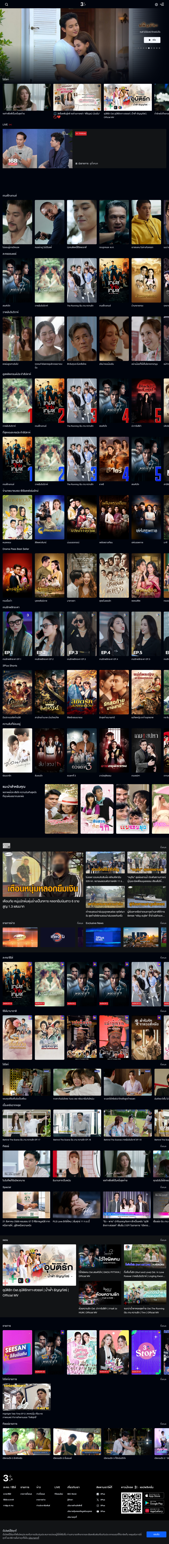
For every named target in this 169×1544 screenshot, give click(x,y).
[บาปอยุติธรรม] (114, 750)
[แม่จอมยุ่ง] (132, 809)
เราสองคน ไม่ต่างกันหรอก (142, 247)
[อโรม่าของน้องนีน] (114, 338)
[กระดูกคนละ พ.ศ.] (114, 222)
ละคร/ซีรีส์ (7, 1494)
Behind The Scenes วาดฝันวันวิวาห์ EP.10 (122, 1139)
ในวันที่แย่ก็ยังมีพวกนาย (14, 1180)
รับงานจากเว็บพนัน (62, 1180)
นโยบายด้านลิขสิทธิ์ (75, 1505)
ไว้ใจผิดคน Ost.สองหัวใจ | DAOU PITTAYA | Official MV (99, 1274)
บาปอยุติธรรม (105, 775)
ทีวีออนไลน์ (59, 1494)
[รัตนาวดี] (61, 809)
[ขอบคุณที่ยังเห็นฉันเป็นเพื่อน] (27, 1082)
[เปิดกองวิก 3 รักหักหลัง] (27, 1441)
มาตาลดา (71, 601)
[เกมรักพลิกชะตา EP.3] (82, 634)
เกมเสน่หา (136, 775)
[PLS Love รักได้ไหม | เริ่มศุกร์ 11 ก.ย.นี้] (76, 1205)
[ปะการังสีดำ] (146, 400)
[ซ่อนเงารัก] (17, 750)
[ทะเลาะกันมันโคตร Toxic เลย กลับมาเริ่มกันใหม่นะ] (77, 1082)
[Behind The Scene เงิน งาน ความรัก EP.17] (27, 1123)
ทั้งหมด (163, 847)
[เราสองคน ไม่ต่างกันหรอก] (146, 222)
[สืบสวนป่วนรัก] (97, 809)
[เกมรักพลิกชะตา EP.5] (146, 634)
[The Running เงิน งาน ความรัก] (82, 280)
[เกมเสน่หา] (146, 750)
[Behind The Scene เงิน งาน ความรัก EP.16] (77, 1123)
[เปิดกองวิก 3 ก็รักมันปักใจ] (128, 1441)
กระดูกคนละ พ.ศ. (106, 247)
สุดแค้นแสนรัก (105, 601)
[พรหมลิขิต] (146, 575)
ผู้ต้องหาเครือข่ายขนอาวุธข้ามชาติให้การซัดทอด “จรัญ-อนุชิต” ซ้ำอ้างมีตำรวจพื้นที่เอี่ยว (146, 914)
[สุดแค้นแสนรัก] (114, 575)
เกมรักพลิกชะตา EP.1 (12, 659)
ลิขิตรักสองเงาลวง (74, 717)
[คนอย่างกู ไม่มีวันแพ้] (49, 222)
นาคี (165, 542)
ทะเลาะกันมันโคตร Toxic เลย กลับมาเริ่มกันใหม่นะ (74, 1098)
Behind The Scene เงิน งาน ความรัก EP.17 (21, 1139)
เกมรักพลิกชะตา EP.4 (108, 659)
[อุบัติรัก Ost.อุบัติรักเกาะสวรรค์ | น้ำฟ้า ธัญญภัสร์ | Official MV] (128, 97)
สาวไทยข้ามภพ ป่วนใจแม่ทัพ (47, 717)
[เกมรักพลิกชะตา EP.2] (49, 634)
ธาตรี (101, 484)
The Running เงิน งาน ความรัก (80, 305)
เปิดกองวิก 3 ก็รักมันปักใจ (115, 1458)
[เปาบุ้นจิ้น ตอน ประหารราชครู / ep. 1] (82, 1037)
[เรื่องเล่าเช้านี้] (20, 937)
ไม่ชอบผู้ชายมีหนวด (11, 247)
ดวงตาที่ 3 (71, 775)
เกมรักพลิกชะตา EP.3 (76, 659)
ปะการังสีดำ (136, 426)
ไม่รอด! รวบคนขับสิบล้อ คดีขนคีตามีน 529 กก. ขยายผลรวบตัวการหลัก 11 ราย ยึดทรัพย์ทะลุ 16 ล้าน (105, 879)
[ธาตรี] (114, 459)
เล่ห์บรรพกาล (137, 542)
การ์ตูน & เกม (8, 1505)
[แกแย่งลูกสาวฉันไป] (17, 338)
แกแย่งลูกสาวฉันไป (10, 364)
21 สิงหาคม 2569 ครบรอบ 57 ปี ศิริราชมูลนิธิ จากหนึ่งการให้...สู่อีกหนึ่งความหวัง (26, 1223)
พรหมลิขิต (136, 601)
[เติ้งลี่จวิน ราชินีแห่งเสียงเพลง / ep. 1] (17, 1037)
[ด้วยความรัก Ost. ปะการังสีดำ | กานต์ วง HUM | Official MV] (100, 1293)
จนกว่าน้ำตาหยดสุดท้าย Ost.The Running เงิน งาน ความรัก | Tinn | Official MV (144, 1310)
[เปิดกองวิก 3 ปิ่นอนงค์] (77, 1441)
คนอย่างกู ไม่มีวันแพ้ (43, 247)
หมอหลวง (7, 542)
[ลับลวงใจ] (49, 750)
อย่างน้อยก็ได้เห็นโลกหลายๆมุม (145, 364)
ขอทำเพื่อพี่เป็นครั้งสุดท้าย (14, 113)
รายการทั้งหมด (26, 1494)
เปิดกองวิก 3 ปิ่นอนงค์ (62, 1458)
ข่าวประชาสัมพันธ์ (43, 1505)
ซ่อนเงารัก (7, 775)
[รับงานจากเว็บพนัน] (76, 1164)
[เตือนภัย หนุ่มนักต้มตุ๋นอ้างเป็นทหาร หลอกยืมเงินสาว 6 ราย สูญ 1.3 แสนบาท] (43, 874)
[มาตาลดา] (82, 575)
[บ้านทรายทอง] (146, 280)
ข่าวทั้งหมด (40, 1494)
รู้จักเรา (70, 1499)
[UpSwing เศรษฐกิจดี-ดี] (140, 937)
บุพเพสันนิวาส (41, 601)
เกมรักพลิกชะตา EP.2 (44, 659)
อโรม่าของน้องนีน (106, 364)
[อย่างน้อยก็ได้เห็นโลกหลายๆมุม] (146, 338)
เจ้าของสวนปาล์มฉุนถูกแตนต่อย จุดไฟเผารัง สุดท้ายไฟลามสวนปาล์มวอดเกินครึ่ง (105, 914)
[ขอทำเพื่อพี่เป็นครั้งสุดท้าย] (27, 97)
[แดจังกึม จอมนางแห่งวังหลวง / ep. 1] (49, 1037)
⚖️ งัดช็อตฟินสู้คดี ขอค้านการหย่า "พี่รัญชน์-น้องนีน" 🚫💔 (76, 115)
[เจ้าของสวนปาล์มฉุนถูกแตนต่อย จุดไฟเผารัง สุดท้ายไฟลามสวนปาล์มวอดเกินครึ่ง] (105, 897)
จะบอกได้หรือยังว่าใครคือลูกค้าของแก (119, 1098)
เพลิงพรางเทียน (106, 542)
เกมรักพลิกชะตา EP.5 (141, 659)
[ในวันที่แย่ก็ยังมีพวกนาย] (26, 1164)
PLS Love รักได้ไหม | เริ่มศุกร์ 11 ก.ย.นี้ (71, 1221)
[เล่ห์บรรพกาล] (146, 517)
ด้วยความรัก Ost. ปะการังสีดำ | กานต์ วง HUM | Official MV (98, 1310)
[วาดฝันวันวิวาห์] (49, 280)
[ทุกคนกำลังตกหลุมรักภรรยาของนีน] (49, 338)
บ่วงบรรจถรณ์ (73, 542)
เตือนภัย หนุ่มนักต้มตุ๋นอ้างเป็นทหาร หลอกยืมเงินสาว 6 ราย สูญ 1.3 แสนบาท (41, 904)
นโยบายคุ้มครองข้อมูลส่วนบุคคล (80, 1511)
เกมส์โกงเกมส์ (105, 305)
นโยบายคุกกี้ (72, 1517)
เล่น (154, 40)
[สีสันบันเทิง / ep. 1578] (17, 1352)
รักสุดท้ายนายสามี (107, 717)
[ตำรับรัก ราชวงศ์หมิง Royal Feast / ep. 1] (146, 1037)
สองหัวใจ (6, 305)
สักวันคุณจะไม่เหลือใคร (76, 364)
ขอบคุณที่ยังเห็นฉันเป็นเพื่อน (14, 1098)
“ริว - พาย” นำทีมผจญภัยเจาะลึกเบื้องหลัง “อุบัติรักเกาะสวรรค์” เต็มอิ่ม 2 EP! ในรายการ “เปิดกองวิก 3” (126, 1224)
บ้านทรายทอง (137, 305)
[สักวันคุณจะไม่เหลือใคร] (82, 338)
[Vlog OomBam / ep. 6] (82, 1352)
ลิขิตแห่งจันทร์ (40, 542)
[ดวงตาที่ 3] (82, 750)
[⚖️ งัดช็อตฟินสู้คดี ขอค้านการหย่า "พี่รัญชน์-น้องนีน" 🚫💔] (77, 97)
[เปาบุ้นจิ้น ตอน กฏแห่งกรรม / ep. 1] (114, 1037)
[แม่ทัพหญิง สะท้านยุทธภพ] (146, 692)
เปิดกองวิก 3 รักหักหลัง (12, 1458)
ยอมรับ (156, 1534)
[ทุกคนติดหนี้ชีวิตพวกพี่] (82, 222)
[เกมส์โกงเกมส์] (114, 280)
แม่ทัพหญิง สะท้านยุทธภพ (142, 717)
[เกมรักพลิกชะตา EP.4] (114, 634)
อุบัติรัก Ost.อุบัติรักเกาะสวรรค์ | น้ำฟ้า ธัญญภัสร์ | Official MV (125, 115)
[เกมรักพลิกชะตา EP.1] (17, 634)
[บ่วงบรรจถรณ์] (82, 517)
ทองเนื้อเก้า (7, 601)
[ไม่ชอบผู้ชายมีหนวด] (17, 222)
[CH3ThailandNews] (103, 937)
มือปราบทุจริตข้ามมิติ (12, 717)
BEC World (72, 1494)
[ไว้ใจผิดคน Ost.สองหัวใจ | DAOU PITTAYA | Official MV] (100, 1256)
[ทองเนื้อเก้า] (17, 575)
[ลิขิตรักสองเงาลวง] (82, 692)
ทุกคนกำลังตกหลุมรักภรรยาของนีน (48, 365)
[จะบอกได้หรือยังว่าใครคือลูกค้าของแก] (128, 1082)
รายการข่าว (40, 1499)
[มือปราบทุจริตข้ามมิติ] (17, 692)
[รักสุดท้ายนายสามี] (114, 692)
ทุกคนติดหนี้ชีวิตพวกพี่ (76, 247)
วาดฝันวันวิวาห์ (41, 305)
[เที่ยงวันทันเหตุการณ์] (57, 937)
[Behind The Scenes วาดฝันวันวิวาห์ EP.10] (128, 1123)
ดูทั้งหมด (94, 163)
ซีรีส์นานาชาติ (8, 1499)
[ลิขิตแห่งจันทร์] (49, 517)
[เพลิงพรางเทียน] (114, 517)
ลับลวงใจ (38, 775)
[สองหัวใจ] (17, 280)
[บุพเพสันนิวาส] (49, 575)
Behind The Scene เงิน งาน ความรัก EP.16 (72, 1139)
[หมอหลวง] (17, 517)
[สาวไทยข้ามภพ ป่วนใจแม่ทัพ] (49, 692)
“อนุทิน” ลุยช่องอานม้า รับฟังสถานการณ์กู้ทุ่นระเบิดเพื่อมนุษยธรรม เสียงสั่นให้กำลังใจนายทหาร (146, 879)
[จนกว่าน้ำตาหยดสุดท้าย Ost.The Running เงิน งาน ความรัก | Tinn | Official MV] (145, 1293)
